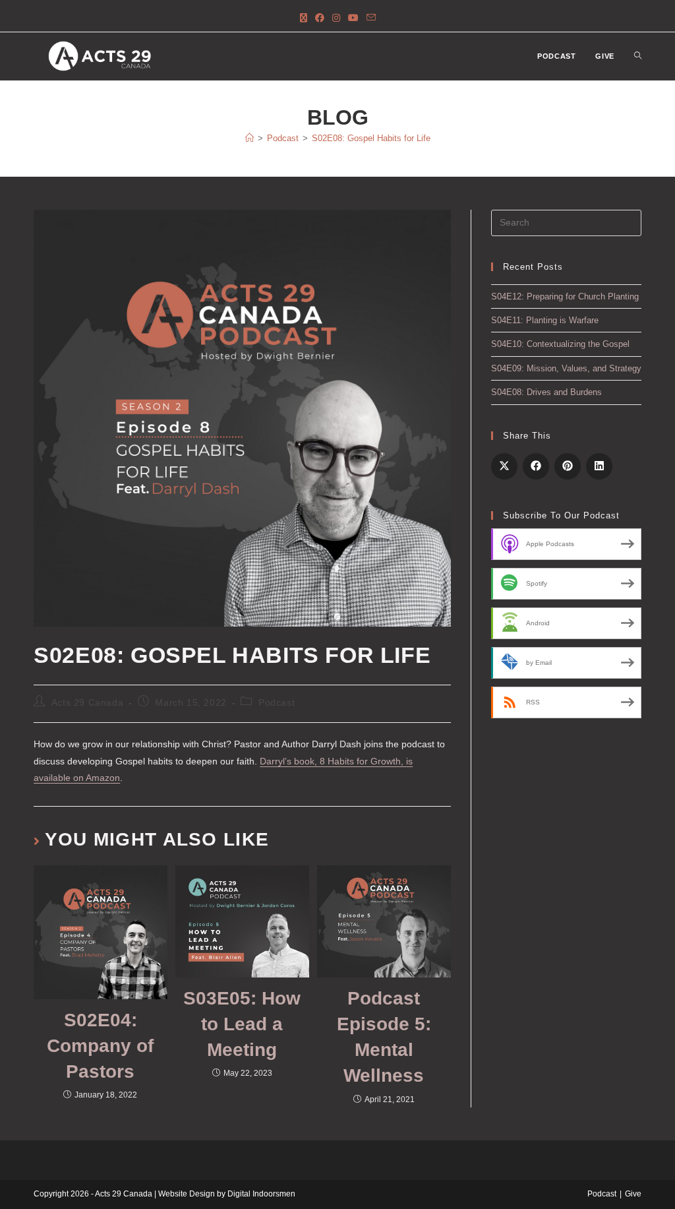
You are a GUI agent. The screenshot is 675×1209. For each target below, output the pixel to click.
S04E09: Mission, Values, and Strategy (566, 368)
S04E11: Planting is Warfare (545, 320)
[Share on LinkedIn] (599, 466)
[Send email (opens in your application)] (371, 18)
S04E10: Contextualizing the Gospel (560, 344)
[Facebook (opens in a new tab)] (319, 18)
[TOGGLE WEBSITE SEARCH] (637, 56)
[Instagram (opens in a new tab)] (336, 18)
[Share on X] (504, 466)
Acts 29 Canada (87, 702)
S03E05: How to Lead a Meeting (242, 1024)
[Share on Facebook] (536, 466)
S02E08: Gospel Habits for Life (371, 138)
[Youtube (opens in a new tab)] (353, 18)
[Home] (249, 138)
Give (633, 1193)
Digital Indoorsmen (261, 1193)
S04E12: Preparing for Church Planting (565, 296)
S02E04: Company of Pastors (100, 1046)
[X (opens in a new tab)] (303, 18)
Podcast (276, 702)
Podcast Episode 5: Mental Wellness (384, 1037)
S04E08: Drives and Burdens (546, 392)
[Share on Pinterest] (567, 466)
